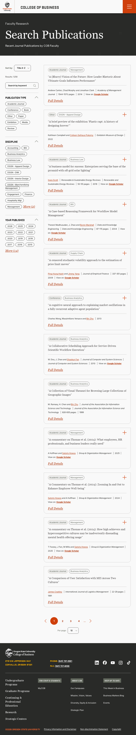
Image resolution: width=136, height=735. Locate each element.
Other (10, 116)
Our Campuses (77, 688)
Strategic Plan (77, 710)
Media (25, 122)
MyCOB (41, 688)
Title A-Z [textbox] (21, 68)
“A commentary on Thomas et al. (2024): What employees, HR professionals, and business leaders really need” (85, 441)
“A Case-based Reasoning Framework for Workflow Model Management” (82, 213)
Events (106, 703)
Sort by (8, 68)
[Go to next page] (90, 621)
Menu (129, 6)
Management (13, 206)
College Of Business (40, 7)
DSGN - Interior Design (18, 178)
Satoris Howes (69, 453)
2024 (30, 226)
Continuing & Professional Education (13, 701)
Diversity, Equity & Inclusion (83, 703)
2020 (9, 238)
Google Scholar (101, 94)
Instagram (121, 663)
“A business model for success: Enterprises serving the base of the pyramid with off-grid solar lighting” (87, 168)
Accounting (12, 148)
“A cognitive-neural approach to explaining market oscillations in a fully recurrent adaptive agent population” (86, 306)
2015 (30, 244)
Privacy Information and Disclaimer (60, 729)
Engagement (13, 194)
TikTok (129, 663)
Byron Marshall (87, 225)
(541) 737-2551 (65, 660)
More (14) (11, 250)
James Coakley (55, 591)
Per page (62, 630)
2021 (30, 232)
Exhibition (11, 122)
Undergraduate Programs (14, 682)
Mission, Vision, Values (81, 695)
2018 (30, 238)
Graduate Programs (17, 690)
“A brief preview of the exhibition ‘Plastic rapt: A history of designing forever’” (83, 123)
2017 (9, 244)
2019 (20, 238)
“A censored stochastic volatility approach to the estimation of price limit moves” (85, 262)
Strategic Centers (16, 718)
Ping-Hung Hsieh (56, 273)
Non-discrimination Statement (94, 729)
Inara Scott (53, 180)
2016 (20, 244)
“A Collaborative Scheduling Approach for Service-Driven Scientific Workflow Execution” (82, 347)
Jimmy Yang (73, 273)
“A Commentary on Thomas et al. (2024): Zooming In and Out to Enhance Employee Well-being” (86, 486)
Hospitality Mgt (14, 200)
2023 (9, 232)
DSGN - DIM (13, 172)
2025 (20, 226)
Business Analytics (16, 154)
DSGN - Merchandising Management (17, 186)
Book (26, 110)
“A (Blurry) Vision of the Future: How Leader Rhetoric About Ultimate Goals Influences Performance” (84, 78)
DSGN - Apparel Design (18, 166)
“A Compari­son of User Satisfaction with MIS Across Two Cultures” (82, 580)
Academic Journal (15, 104)
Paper (21, 116)
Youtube (113, 663)
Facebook (105, 663)
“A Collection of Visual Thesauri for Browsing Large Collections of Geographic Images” (87, 392)
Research (11, 712)
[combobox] (22, 68)
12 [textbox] (71, 630)
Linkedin (97, 663)
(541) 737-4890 (62, 665)
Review (10, 128)
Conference (12, 110)
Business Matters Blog (113, 695)
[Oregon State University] (7, 6)
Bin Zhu (90, 318)
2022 (20, 232)
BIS (25, 148)
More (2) (29, 206)
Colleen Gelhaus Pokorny (81, 135)
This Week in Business (113, 688)
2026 (9, 226)
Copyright (116, 729)
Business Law (13, 160)
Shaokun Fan (73, 359)
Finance (28, 194)
